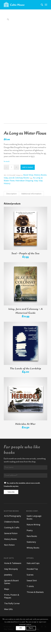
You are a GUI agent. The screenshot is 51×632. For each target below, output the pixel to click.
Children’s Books (11, 521)
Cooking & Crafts (11, 527)
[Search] (40, 4)
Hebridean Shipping (24, 180)
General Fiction (10, 533)
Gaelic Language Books (34, 517)
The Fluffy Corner (12, 603)
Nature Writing (33, 524)
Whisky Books (33, 547)
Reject (31, 628)
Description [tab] (11, 193)
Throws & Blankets (35, 592)
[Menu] (46, 5)
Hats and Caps (33, 563)
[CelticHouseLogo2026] (21, 4)
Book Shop (28, 175)
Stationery (31, 542)
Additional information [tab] (31, 193)
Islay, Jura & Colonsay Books (16, 177)
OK (20, 628)
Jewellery (8, 574)
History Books (40, 175)
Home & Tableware (12, 563)
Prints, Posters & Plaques (11, 596)
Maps (6, 589)
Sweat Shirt (32, 580)
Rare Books (32, 536)
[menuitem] (40, 4)
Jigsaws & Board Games (11, 582)
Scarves (30, 574)
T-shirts (30, 586)
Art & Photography (12, 516)
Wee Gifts (8, 609)
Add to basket (27, 167)
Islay (36, 180)
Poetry (30, 530)
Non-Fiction (9, 545)
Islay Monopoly (11, 569)
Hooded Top (32, 569)
